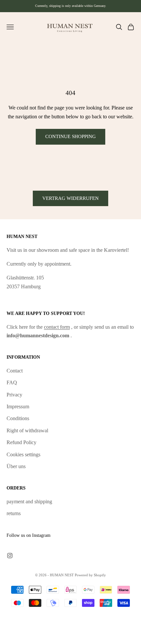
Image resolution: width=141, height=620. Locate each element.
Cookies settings (23, 454)
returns (14, 513)
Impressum (18, 406)
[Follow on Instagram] (10, 555)
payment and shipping (29, 501)
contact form (57, 327)
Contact (15, 370)
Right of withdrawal (27, 430)
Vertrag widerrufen (70, 198)
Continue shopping (70, 136)
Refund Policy (21, 442)
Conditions (18, 418)
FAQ (12, 382)
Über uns (16, 466)
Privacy (14, 394)
